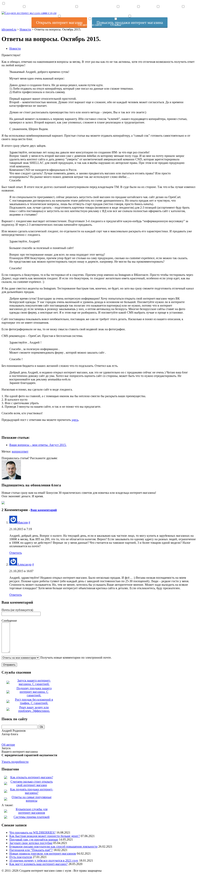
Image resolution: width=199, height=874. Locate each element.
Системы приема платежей (32, 817)
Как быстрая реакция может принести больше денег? (44, 836)
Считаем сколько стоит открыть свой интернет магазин (31, 783)
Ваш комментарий (44, 510)
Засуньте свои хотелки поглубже (30, 843)
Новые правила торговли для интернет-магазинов (42, 853)
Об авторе (8, 744)
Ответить (15, 552)
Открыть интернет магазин (24, 12)
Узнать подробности (15, 761)
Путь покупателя (20, 857)
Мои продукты (183, 12)
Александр (24, 564)
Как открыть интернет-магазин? (31, 777)
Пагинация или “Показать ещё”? (31, 850)
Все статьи (118, 12)
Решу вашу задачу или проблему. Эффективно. (34, 709)
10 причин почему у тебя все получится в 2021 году (43, 860)
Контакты (158, 12)
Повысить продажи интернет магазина (76, 12)
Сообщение (9, 620)
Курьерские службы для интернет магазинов (31, 811)
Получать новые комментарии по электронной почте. (75, 657)
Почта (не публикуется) (17, 610)
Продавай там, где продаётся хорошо (33, 839)
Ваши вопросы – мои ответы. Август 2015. (37, 445)
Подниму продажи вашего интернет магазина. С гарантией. (34, 692)
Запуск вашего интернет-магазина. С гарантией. (34, 682)
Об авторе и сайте (90, 24)
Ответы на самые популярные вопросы (31, 798)
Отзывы (115, 24)
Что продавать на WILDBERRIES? (32, 832)
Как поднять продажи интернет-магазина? (31, 791)
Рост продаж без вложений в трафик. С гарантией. (34, 701)
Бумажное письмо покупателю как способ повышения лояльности (53, 846)
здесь (75, 419)
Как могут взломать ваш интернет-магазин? (38, 864)
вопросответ (20, 451)
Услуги (138, 12)
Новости (15, 48)
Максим (22, 522)
